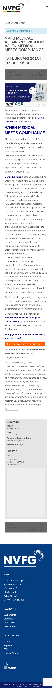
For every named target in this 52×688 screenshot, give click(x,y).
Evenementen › (11, 615)
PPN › (6, 649)
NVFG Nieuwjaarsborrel (15, 75)
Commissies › (10, 618)
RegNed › (8, 645)
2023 (9, 447)
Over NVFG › (10, 622)
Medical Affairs (12, 441)
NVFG (21, 441)
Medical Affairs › (11, 653)
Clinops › (8, 641)
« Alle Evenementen (15, 23)
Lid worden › (10, 626)
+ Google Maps (12, 464)
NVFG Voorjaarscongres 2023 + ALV (37, 75)
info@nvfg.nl (10, 592)
